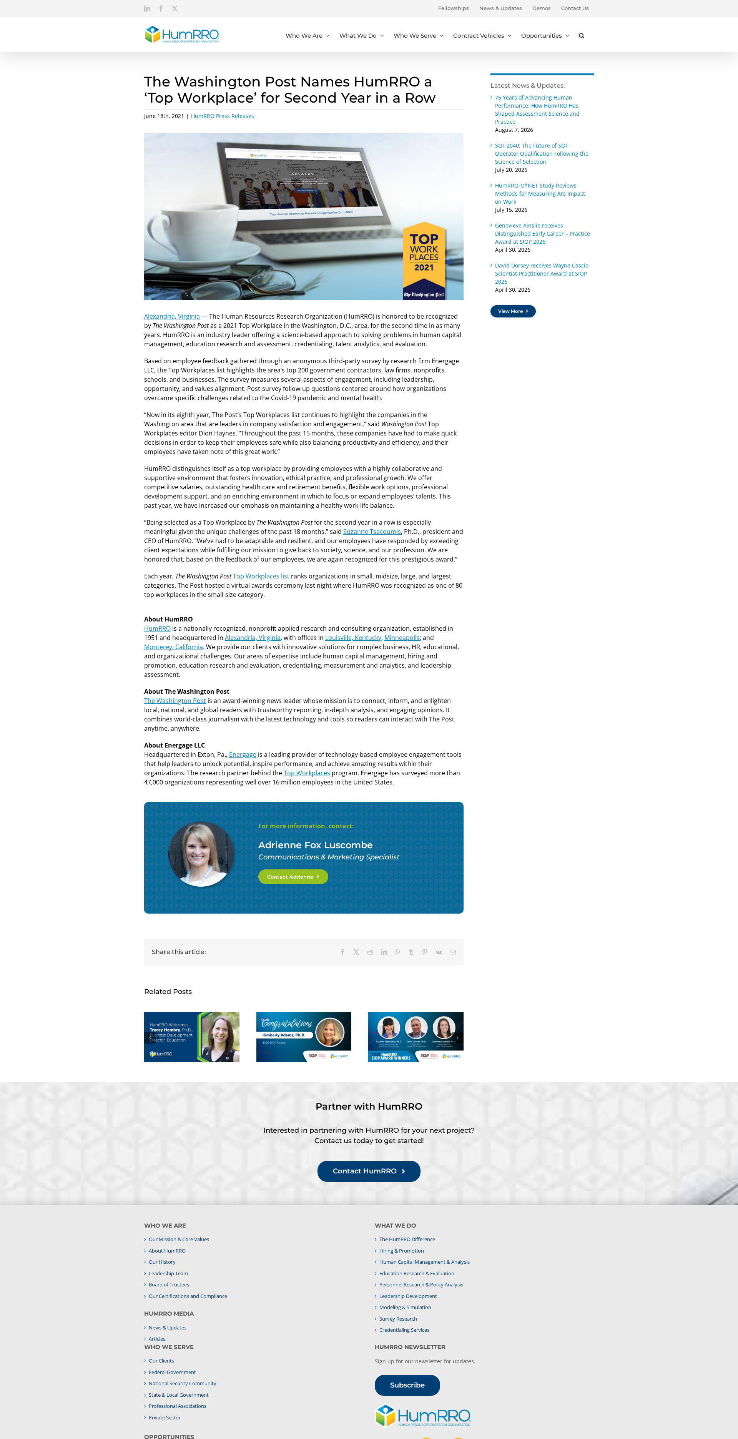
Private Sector (165, 1417)
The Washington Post (175, 700)
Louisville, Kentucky (353, 637)
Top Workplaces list (261, 576)
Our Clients (161, 1360)
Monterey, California (173, 647)
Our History (162, 1261)
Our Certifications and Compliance (188, 1296)
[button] (581, 34)
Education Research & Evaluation (416, 1273)
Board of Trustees (169, 1284)
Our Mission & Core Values (179, 1239)
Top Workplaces (307, 773)
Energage (242, 754)
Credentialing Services (404, 1329)
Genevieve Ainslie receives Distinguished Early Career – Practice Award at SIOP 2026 (542, 233)
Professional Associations (177, 1405)
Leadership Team (168, 1273)
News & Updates (167, 1327)
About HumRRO (167, 1250)
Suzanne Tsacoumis (372, 531)
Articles (157, 1338)
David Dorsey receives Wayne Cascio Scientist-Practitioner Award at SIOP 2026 (541, 273)
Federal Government (172, 1372)
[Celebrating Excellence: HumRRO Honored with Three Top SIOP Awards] (416, 1037)
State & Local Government (179, 1394)
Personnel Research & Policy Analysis (421, 1284)
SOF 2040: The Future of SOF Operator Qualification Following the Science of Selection (541, 153)
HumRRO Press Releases (222, 116)
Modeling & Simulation (405, 1307)
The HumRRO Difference (407, 1239)
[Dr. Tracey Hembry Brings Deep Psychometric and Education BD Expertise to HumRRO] (191, 1037)
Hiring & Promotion (401, 1250)
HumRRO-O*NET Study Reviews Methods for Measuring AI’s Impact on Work (540, 193)
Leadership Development (408, 1296)
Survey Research (398, 1318)
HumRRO (157, 628)
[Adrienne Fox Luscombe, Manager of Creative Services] (201, 824)
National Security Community (182, 1383)
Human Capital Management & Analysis (424, 1261)
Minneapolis (402, 637)
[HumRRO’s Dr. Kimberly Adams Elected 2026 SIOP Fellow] (304, 1037)
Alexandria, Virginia (172, 316)
